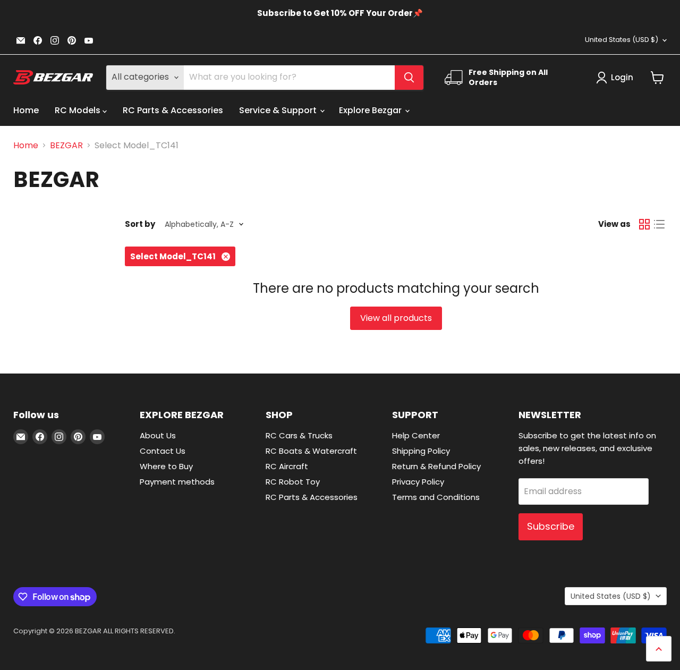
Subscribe (550, 526)
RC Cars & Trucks (299, 435)
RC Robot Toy (293, 481)
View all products (396, 318)
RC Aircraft (287, 466)
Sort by (140, 223)
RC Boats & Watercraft (311, 450)
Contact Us (162, 450)
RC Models (79, 110)
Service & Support (279, 110)
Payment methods (177, 481)
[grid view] (644, 224)
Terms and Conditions (436, 497)
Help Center (416, 435)
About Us (158, 435)
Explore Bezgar (371, 110)
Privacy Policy (418, 481)
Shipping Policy (421, 450)
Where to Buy (166, 466)
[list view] (659, 224)
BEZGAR (66, 145)
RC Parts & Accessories (173, 110)
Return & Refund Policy (436, 466)
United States (621, 40)
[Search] (409, 77)
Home (26, 110)
